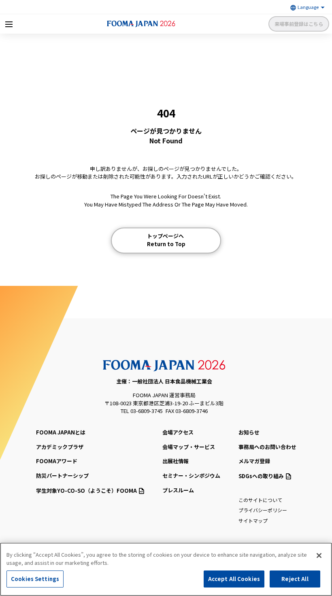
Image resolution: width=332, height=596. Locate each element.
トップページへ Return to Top (166, 240)
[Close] (319, 555)
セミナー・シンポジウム (191, 475)
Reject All (294, 579)
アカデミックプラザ (59, 447)
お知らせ (249, 432)
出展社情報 (175, 461)
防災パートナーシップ (62, 475)
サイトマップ (253, 520)
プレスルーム (178, 490)
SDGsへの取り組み (261, 476)
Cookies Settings (35, 579)
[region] (166, 569)
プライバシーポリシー (262, 510)
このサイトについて (260, 499)
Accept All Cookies (234, 579)
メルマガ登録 (254, 461)
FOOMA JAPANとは (60, 432)
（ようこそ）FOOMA (86, 490)
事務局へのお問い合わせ (267, 447)
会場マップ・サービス (188, 447)
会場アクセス (178, 432)
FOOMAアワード (56, 461)
